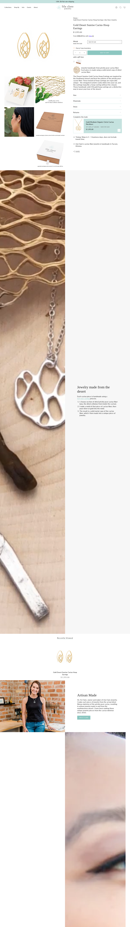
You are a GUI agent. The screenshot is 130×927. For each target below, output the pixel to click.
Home (75, 18)
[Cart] (124, 7)
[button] (8, 7)
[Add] (119, 130)
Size (74, 95)
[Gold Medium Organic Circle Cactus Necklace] (78, 126)
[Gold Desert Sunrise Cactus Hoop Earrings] (65, 656)
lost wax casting (83, 398)
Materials (77, 101)
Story (75, 107)
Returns (76, 112)
